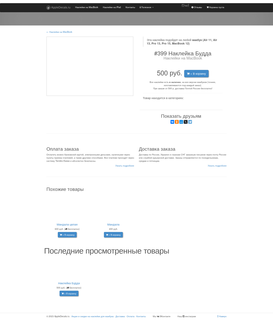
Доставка (120, 316)
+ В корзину (198, 73)
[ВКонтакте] (172, 122)
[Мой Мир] (181, 122)
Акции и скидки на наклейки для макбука (92, 316)
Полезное (146, 7)
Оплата (130, 316)
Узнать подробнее (124, 165)
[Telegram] (190, 122)
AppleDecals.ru (60, 7)
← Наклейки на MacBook (59, 31)
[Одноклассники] (177, 122)
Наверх (222, 316)
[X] (186, 122)
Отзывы (197, 7)
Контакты (130, 7)
